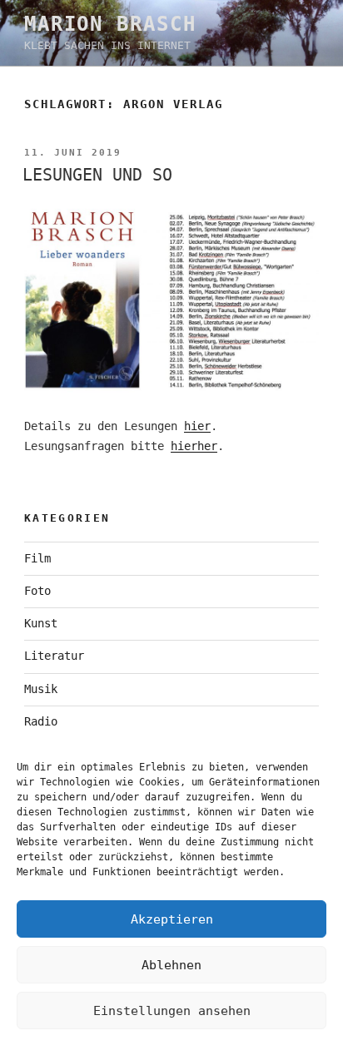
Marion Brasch (110, 24)
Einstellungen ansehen (172, 1010)
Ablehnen (171, 965)
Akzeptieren (172, 919)
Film (37, 558)
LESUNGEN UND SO (97, 175)
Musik (40, 689)
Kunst (40, 623)
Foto (37, 590)
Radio (40, 721)
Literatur (54, 655)
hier (197, 426)
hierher (194, 446)
